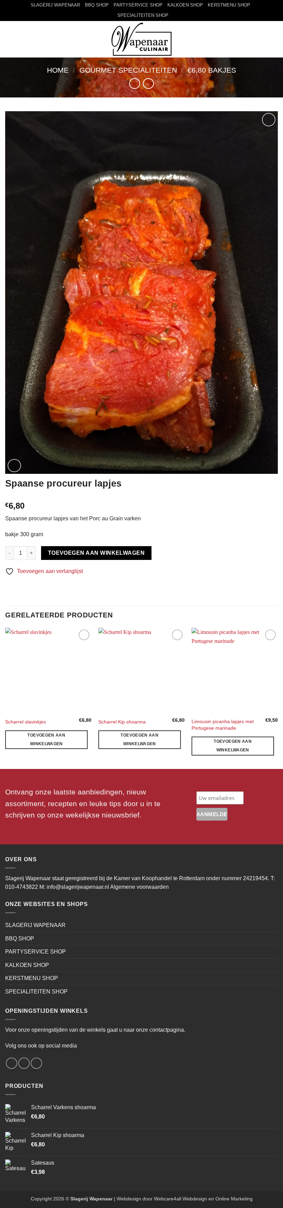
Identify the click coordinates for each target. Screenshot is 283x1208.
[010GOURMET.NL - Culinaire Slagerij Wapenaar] (141, 39)
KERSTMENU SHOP (229, 5)
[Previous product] (148, 83)
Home (58, 70)
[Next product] (134, 83)
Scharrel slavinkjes (25, 722)
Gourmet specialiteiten (128, 70)
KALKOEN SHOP (185, 5)
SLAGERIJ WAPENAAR (55, 5)
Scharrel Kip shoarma (122, 722)
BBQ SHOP (97, 5)
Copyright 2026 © (72, 1198)
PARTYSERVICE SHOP (138, 5)
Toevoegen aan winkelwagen (96, 553)
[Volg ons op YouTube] (36, 1063)
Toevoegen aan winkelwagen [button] (46, 739)
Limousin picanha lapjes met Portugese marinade (223, 725)
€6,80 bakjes (211, 70)
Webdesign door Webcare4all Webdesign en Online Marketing (185, 1198)
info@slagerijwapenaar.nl (78, 887)
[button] (9, 39)
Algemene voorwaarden (139, 887)
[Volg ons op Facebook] (11, 1063)
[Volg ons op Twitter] (24, 1063)
